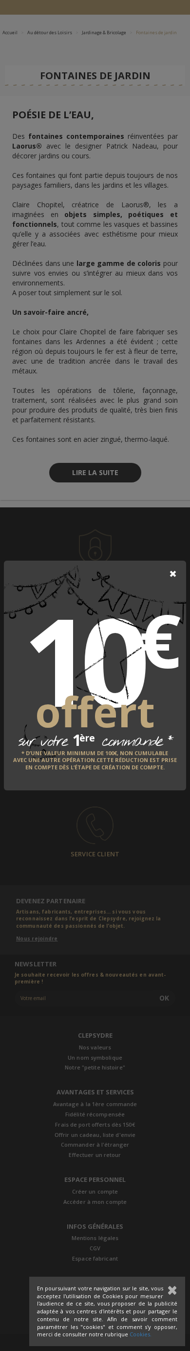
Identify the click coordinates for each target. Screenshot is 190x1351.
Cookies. (141, 1334)
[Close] (173, 573)
